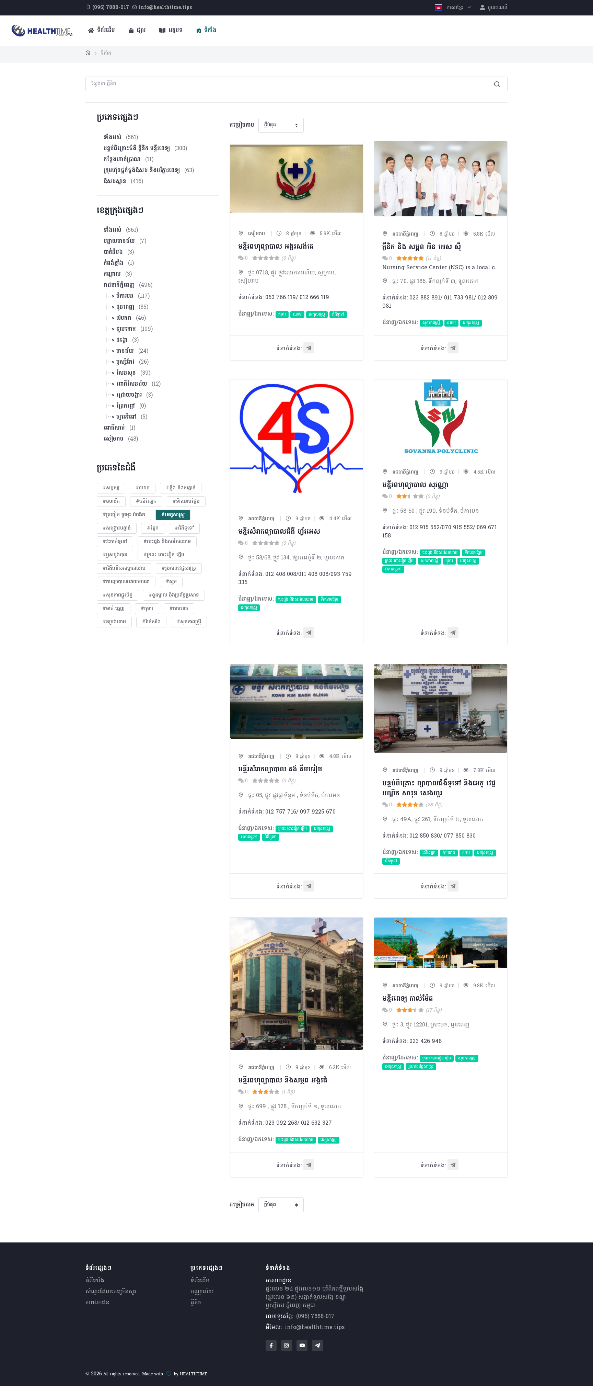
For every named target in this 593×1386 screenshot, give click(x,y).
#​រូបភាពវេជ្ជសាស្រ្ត (179, 568)
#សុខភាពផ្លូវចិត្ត (117, 595)
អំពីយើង (94, 1281)
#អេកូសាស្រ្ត (173, 515)
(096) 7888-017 (315, 1317)
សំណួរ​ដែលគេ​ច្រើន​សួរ (110, 1292)
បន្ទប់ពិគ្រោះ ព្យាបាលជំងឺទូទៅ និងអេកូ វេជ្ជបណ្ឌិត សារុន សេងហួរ (439, 789)
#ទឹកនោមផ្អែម (186, 501)
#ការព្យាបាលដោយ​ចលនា (126, 582)
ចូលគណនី (496, 7)
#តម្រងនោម (114, 622)
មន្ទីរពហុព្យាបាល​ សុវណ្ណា (415, 485)
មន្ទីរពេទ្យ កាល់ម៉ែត (407, 999)
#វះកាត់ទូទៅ (115, 541)
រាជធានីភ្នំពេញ (404, 234)
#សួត (171, 582)
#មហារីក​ (111, 501)
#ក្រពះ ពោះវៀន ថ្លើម (163, 555)
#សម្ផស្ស (111, 488)
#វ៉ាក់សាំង (151, 622)
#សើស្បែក (146, 501)
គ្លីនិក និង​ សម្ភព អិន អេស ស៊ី (421, 247)
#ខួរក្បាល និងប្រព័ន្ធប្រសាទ (174, 595)
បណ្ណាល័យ (202, 1292)
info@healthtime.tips (315, 1327)
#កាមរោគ (179, 608)
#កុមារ (147, 608)
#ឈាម (143, 488)
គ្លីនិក (196, 1303)
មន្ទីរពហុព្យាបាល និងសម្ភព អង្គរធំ (282, 1081)
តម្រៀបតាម (242, 125)
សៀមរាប (255, 234)
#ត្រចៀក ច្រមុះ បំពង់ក (124, 515)
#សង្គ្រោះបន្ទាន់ (117, 528)
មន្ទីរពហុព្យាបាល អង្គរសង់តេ (276, 247)
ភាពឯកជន (97, 1303)
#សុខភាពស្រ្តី (189, 622)
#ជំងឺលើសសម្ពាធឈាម (124, 568)
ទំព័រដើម (105, 30)
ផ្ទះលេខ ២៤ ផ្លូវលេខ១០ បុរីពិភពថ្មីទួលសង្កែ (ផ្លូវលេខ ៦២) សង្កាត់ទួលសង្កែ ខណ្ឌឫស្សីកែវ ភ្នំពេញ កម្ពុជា (314, 1297)
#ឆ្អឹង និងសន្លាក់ (181, 488)
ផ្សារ (140, 30)
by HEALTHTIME (190, 1374)
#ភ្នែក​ (153, 528)
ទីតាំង (209, 30)
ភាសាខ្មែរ (455, 7)
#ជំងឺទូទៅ (184, 528)
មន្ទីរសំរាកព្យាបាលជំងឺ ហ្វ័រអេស (279, 532)
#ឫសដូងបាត (115, 555)
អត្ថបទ (175, 30)
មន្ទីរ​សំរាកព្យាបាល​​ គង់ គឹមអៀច (280, 769)
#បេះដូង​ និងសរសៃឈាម (167, 541)
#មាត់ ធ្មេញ (114, 608)
